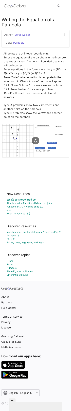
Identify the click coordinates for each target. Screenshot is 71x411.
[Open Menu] (65, 6)
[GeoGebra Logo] (15, 6)
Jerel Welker (22, 34)
